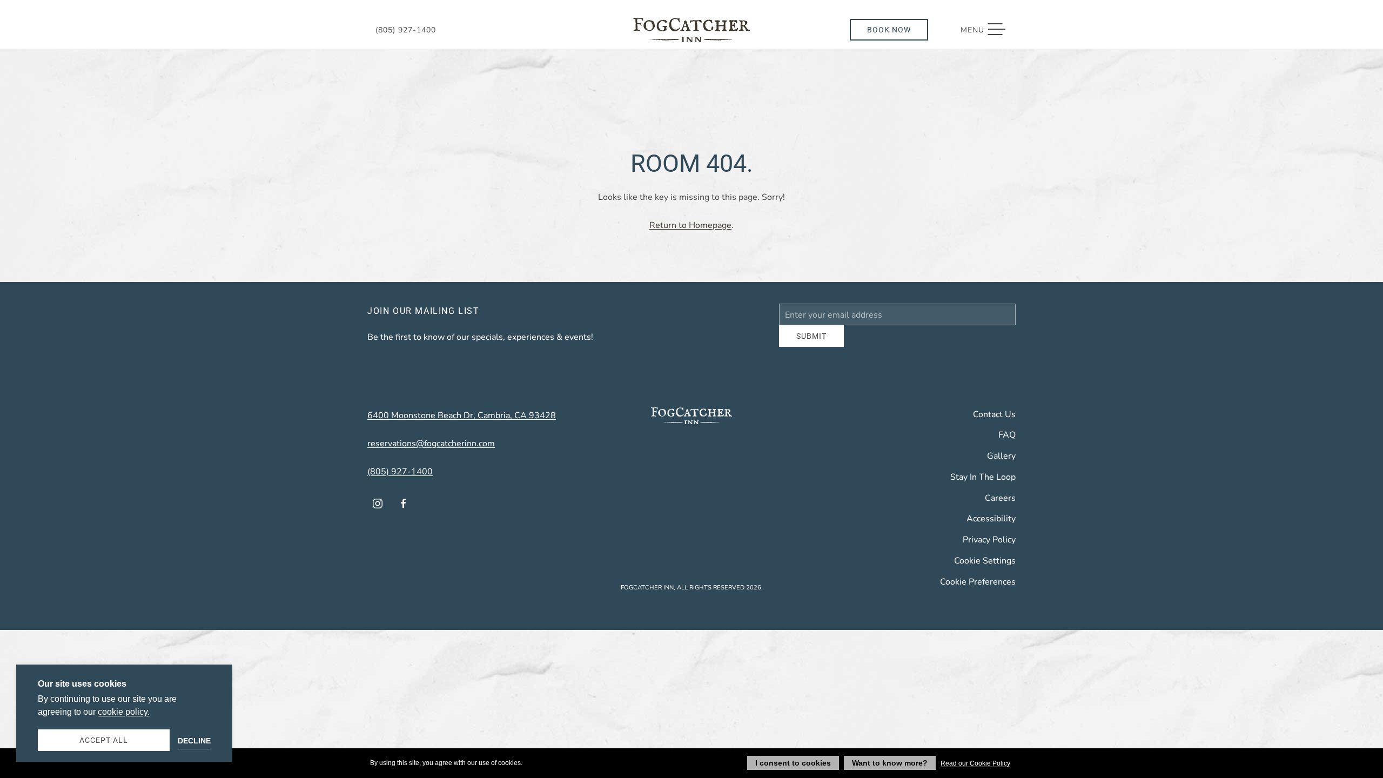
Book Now (889, 29)
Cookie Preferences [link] (978, 589)
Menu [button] (988, 29)
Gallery (1001, 463)
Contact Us (994, 421)
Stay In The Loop (983, 484)
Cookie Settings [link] (985, 568)
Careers (1000, 505)
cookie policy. (124, 711)
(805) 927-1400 (405, 29)
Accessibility (991, 526)
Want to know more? (890, 763)
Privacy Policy (989, 547)
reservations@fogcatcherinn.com (431, 451)
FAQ (1007, 442)
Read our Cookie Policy (975, 763)
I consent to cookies (793, 763)
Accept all (103, 740)
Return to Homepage (690, 224)
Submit (811, 344)
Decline (194, 740)
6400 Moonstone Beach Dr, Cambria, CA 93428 (461, 422)
